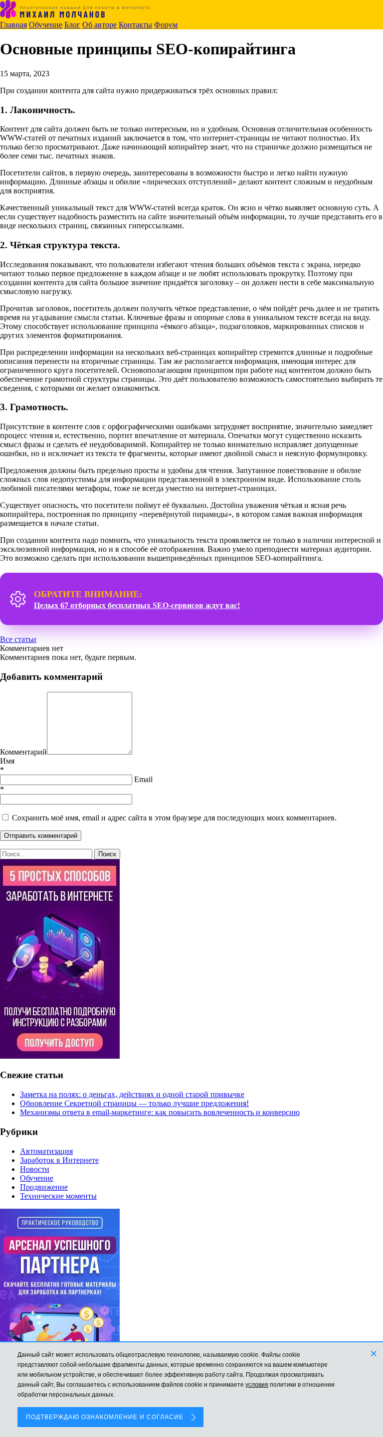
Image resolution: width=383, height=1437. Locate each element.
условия (256, 1384)
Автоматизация (46, 1151)
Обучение (45, 24)
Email (143, 779)
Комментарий (23, 752)
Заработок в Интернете (59, 1160)
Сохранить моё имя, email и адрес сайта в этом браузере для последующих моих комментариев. (174, 817)
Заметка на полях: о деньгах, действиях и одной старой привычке (132, 1094)
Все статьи (18, 639)
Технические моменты (58, 1196)
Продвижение (44, 1187)
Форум (166, 24)
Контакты (135, 24)
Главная (13, 24)
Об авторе (99, 24)
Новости (34, 1169)
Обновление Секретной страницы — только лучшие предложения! (134, 1103)
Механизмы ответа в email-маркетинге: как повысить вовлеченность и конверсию (160, 1112)
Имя (7, 761)
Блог (72, 24)
